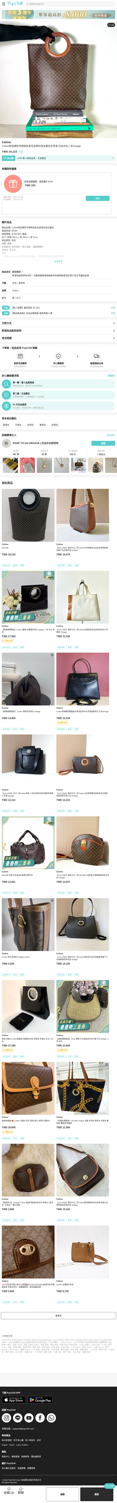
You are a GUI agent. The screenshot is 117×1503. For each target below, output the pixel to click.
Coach (4, 1445)
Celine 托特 (107, 1345)
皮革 (14, 1345)
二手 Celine (75, 1347)
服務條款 (25, 1456)
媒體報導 (31, 1468)
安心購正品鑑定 (9, 1468)
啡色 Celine (34, 1345)
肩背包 (22, 283)
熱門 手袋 (67, 1352)
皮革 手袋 (55, 1347)
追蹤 (103, 443)
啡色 (9, 1345)
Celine (15, 290)
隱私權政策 (36, 1456)
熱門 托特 (9, 1352)
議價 (62, 1494)
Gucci (11, 1445)
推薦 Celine (25, 1350)
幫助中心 (6, 1456)
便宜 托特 (103, 1350)
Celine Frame (66, 1342)
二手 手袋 (38, 1352)
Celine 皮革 (95, 1345)
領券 (98, 198)
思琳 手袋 (36, 1347)
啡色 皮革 (54, 1345)
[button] (16, 453)
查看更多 (58, 261)
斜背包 (55, 425)
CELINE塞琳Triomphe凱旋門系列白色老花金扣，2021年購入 (33, 1342)
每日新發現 (7, 1440)
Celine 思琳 (84, 1345)
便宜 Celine (87, 1347)
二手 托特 (93, 1350)
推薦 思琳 (84, 1350)
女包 (14, 283)
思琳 (3, 1345)
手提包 (18, 425)
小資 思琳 (55, 1350)
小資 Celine (98, 1347)
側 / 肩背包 (30, 1440)
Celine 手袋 (6, 1347)
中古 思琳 (74, 1350)
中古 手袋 (76, 1352)
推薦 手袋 (86, 1352)
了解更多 (111, 376)
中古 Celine (14, 1350)
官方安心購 (18, 1440)
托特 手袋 (65, 1347)
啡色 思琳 (44, 1345)
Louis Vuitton (22, 1445)
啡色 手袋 (73, 1345)
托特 (20, 1345)
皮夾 (39, 1440)
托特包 (30, 425)
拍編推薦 (21, 1468)
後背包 (42, 425)
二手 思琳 (36, 1350)
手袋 (25, 1345)
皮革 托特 (46, 1347)
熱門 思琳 (65, 1350)
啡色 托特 (64, 1345)
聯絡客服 (16, 1456)
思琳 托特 (27, 1347)
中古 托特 (19, 1352)
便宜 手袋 (48, 1352)
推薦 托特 (28, 1352)
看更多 (58, 1315)
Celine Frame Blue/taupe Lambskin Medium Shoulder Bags (26, 1340)
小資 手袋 (57, 1352)
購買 (97, 1494)
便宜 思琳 (45, 1350)
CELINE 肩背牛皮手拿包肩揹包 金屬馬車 (90, 1342)
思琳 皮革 (17, 1347)
